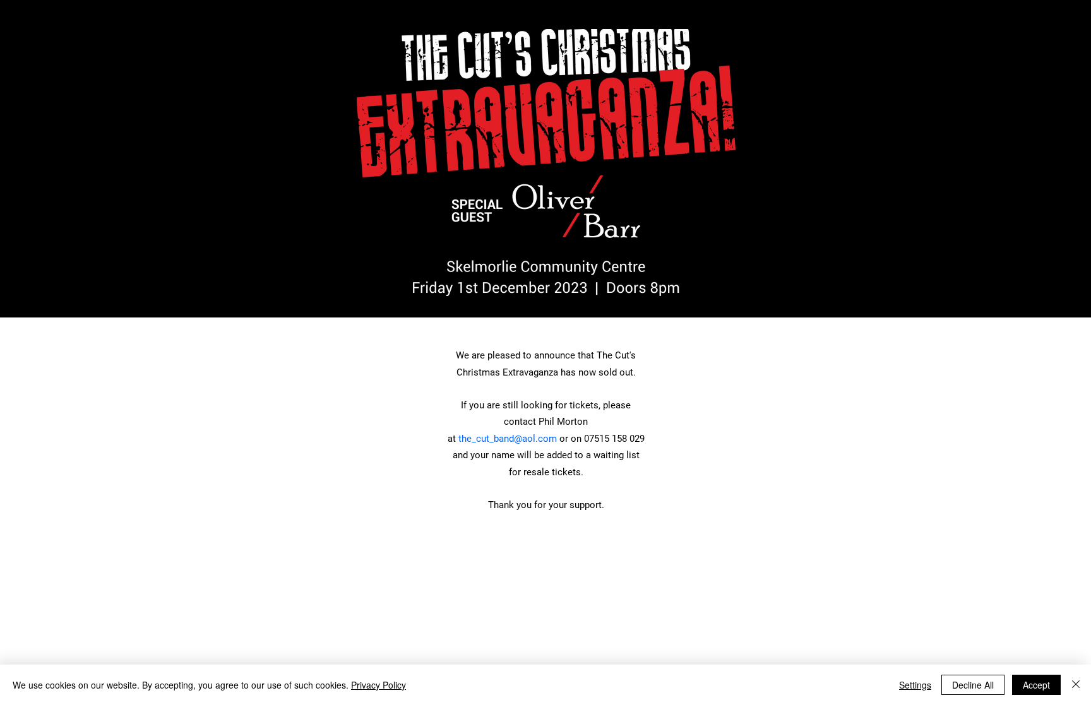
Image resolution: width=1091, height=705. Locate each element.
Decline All (973, 684)
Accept (1036, 684)
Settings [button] (915, 684)
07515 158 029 (614, 438)
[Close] (1075, 685)
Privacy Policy (378, 684)
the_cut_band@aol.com (507, 438)
